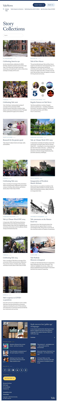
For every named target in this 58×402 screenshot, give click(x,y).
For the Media (6, 387)
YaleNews (8, 6)
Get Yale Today (8, 378)
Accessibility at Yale (7, 392)
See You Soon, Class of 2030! (48, 9)
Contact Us (6, 389)
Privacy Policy (6, 394)
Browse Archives (7, 383)
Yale (53, 398)
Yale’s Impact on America (17, 9)
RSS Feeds (5, 385)
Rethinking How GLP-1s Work (32, 9)
